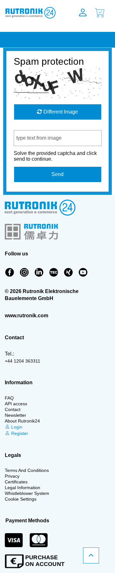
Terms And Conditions (27, 470)
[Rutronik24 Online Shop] (32, 13)
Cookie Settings (20, 499)
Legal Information (22, 487)
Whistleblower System (27, 493)
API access (16, 403)
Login (16, 427)
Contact (12, 409)
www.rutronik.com (26, 315)
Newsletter (15, 415)
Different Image (60, 111)
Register (19, 433)
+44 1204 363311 (22, 361)
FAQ (9, 397)
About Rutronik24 (22, 420)
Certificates (16, 481)
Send (57, 174)
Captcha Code (30, 127)
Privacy (12, 476)
